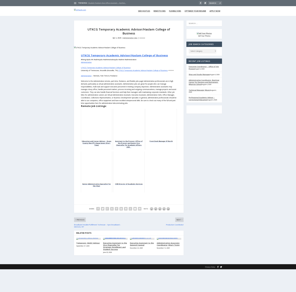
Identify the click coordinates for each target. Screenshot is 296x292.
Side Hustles (144, 11)
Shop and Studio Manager (199, 74)
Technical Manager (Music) (199, 90)
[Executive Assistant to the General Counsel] (142, 239)
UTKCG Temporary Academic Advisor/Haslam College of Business (124, 55)
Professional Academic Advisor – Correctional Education (202, 98)
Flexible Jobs (175, 11)
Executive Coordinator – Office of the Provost (204, 67)
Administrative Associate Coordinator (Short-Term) (168, 244)
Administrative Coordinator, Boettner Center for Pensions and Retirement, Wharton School (204, 82)
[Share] (98, 208)
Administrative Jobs (130, 38)
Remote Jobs (160, 11)
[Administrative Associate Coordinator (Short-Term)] (169, 239)
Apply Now (215, 11)
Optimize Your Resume (195, 11)
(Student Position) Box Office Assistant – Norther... (107, 3)
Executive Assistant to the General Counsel (142, 244)
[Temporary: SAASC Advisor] (88, 239)
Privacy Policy (210, 267)
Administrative (86, 62)
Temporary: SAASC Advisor (88, 243)
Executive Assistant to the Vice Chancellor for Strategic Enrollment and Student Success (115, 246)
